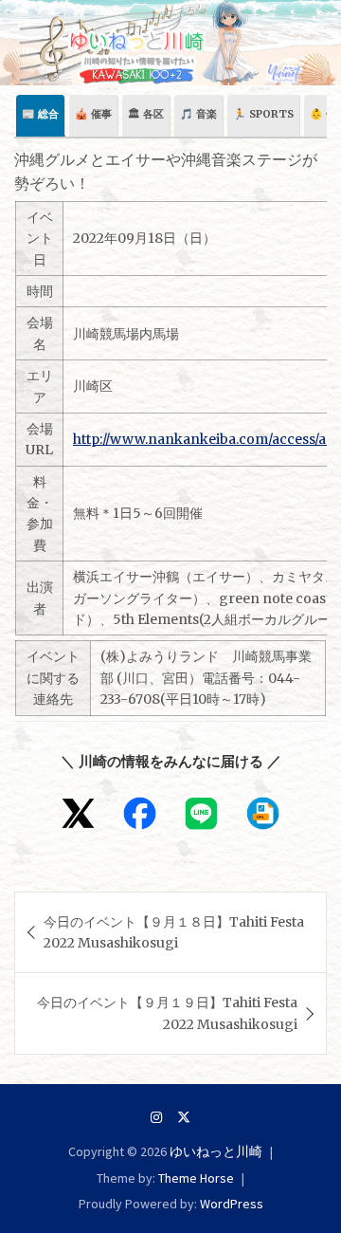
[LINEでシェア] (201, 813)
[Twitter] (184, 1117)
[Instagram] (156, 1117)
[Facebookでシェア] (139, 813)
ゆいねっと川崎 (216, 1151)
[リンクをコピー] (263, 813)
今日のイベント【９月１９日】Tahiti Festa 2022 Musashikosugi (167, 1013)
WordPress (231, 1203)
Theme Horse (196, 1178)
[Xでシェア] (78, 813)
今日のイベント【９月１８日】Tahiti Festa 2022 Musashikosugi (174, 932)
